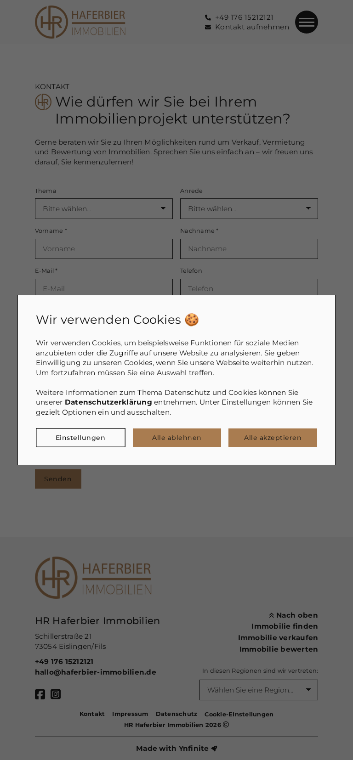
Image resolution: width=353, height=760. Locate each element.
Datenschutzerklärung (108, 402)
